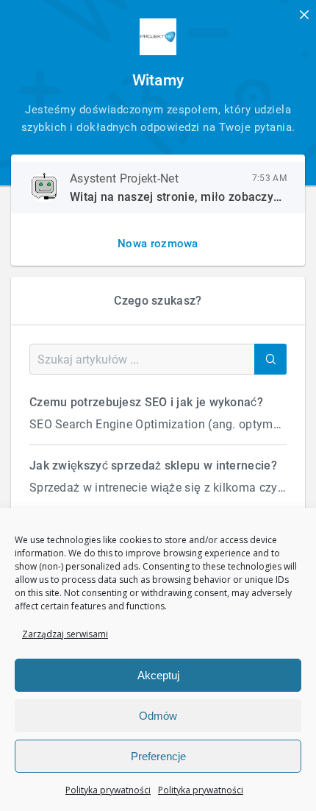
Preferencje (158, 756)
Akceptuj (158, 675)
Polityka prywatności (108, 790)
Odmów (158, 715)
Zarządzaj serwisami (65, 634)
